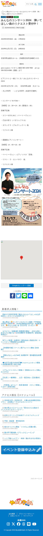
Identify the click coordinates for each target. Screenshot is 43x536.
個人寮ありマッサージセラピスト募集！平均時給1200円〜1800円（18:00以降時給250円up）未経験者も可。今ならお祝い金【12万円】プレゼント (21, 323)
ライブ (3, 17)
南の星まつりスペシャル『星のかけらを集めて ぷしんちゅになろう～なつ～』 (21, 408)
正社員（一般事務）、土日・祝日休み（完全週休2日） (20, 378)
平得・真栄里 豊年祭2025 (14, 421)
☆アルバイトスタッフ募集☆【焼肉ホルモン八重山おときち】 (21, 371)
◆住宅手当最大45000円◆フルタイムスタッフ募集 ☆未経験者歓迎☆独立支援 (20, 363)
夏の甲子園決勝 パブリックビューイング (19, 432)
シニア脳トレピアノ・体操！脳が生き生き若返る (22, 438)
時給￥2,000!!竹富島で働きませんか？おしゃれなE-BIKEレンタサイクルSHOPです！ (20, 315)
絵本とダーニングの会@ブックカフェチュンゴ (21, 415)
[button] (21, 258)
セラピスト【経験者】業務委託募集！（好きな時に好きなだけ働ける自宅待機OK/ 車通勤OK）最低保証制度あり (21, 333)
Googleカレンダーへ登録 (21, 285)
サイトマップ (28, 516)
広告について (15, 516)
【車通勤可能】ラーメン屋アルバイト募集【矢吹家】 (20, 348)
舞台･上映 (9, 17)
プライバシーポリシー (26, 514)
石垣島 (16, 17)
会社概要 (12, 514)
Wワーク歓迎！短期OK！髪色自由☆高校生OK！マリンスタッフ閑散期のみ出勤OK (20, 341)
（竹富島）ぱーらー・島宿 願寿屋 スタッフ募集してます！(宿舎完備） (21, 386)
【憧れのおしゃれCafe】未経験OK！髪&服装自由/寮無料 (21, 356)
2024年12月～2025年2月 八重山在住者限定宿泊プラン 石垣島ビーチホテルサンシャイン (20, 401)
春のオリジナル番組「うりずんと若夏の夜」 (20, 427)
